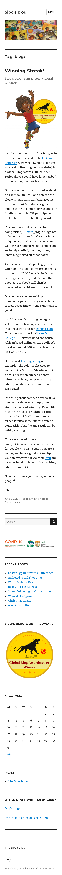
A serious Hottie (19, 605)
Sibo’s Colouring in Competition (29, 591)
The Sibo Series (18, 781)
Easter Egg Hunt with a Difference (30, 573)
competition (44, 328)
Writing (35, 498)
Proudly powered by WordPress (36, 868)
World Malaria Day (20, 582)
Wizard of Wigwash (21, 596)
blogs (45, 498)
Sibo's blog (15, 12)
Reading (25, 498)
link (48, 457)
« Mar (9, 754)
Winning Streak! (24, 71)
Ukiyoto (28, 232)
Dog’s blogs (12, 808)
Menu (51, 12)
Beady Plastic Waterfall (23, 586)
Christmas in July (19, 600)
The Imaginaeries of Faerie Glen (26, 817)
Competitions (12, 502)
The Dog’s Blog (31, 361)
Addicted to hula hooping (25, 577)
